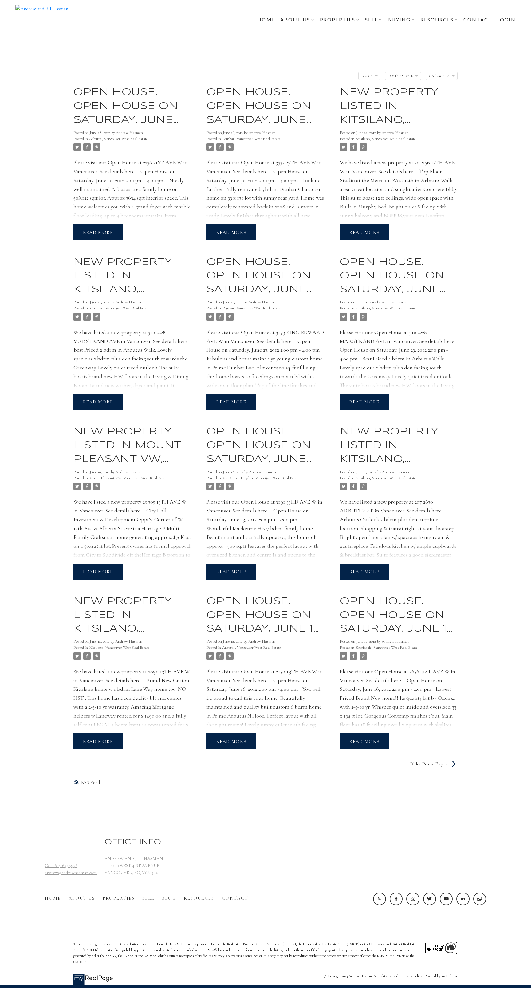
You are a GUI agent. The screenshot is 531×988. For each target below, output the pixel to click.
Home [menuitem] (266, 19)
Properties (119, 898)
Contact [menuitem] (477, 19)
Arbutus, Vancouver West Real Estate (118, 138)
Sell (148, 898)
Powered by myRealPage (441, 976)
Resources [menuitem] (437, 19)
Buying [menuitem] (399, 19)
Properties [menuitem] (337, 19)
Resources (199, 898)
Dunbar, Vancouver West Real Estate (251, 138)
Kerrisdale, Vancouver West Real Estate (387, 647)
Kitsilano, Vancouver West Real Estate (386, 138)
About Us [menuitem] (295, 19)
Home (53, 898)
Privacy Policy (412, 976)
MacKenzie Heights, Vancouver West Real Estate (260, 478)
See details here (117, 171)
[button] (379, 899)
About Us (82, 898)
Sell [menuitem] (371, 19)
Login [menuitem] (506, 19)
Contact (235, 898)
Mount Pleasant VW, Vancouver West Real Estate (128, 478)
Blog (169, 898)
